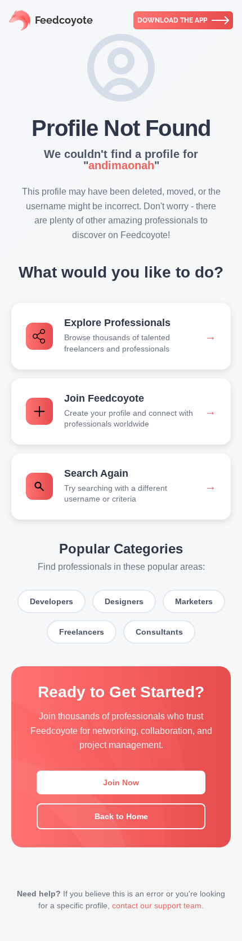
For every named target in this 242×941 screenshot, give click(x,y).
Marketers (194, 601)
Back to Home (121, 816)
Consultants (159, 631)
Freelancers (81, 631)
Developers (51, 601)
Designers (124, 601)
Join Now (121, 782)
